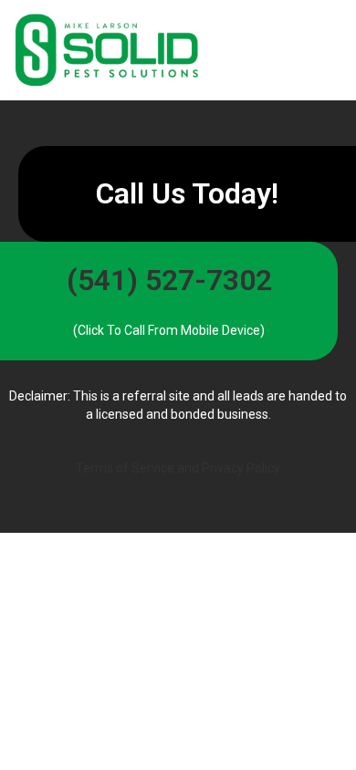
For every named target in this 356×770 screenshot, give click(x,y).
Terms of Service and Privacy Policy (178, 468)
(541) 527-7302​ (169, 280)
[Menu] (276, 50)
